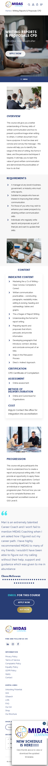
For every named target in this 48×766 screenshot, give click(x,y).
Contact (8, 677)
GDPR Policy (10, 670)
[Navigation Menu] (41, 4)
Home (8, 11)
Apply (7, 674)
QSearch (9, 696)
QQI (7, 693)
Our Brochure (11, 714)
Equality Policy (11, 667)
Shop (7, 710)
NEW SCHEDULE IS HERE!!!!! (29, 743)
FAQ (7, 703)
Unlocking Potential (13, 689)
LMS (7, 700)
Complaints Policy (13, 663)
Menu (25, 79)
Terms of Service (12, 660)
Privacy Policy (11, 656)
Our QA (8, 707)
